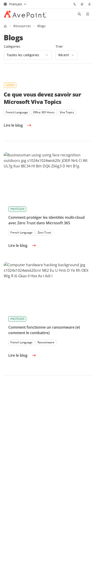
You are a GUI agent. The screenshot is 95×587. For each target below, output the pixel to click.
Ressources (22, 26)
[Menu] (87, 14)
